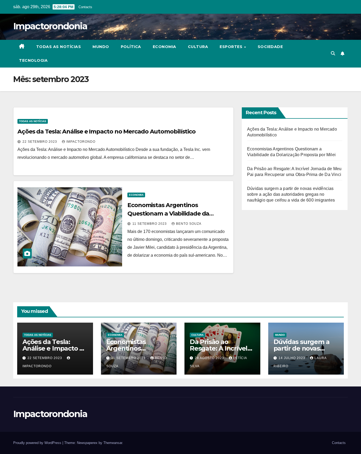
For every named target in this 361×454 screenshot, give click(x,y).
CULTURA (198, 46)
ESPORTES (232, 46)
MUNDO (100, 46)
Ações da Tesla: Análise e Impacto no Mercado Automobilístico (106, 131)
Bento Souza (188, 224)
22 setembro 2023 (40, 142)
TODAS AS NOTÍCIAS (58, 46)
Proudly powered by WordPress (37, 443)
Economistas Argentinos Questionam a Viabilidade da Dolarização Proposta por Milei (170, 214)
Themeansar (112, 443)
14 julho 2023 (292, 358)
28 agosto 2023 (210, 358)
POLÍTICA (131, 46)
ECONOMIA (164, 46)
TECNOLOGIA (33, 60)
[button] (333, 53)
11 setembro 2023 (150, 224)
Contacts (85, 7)
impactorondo (80, 142)
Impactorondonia (50, 26)
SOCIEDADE (270, 46)
